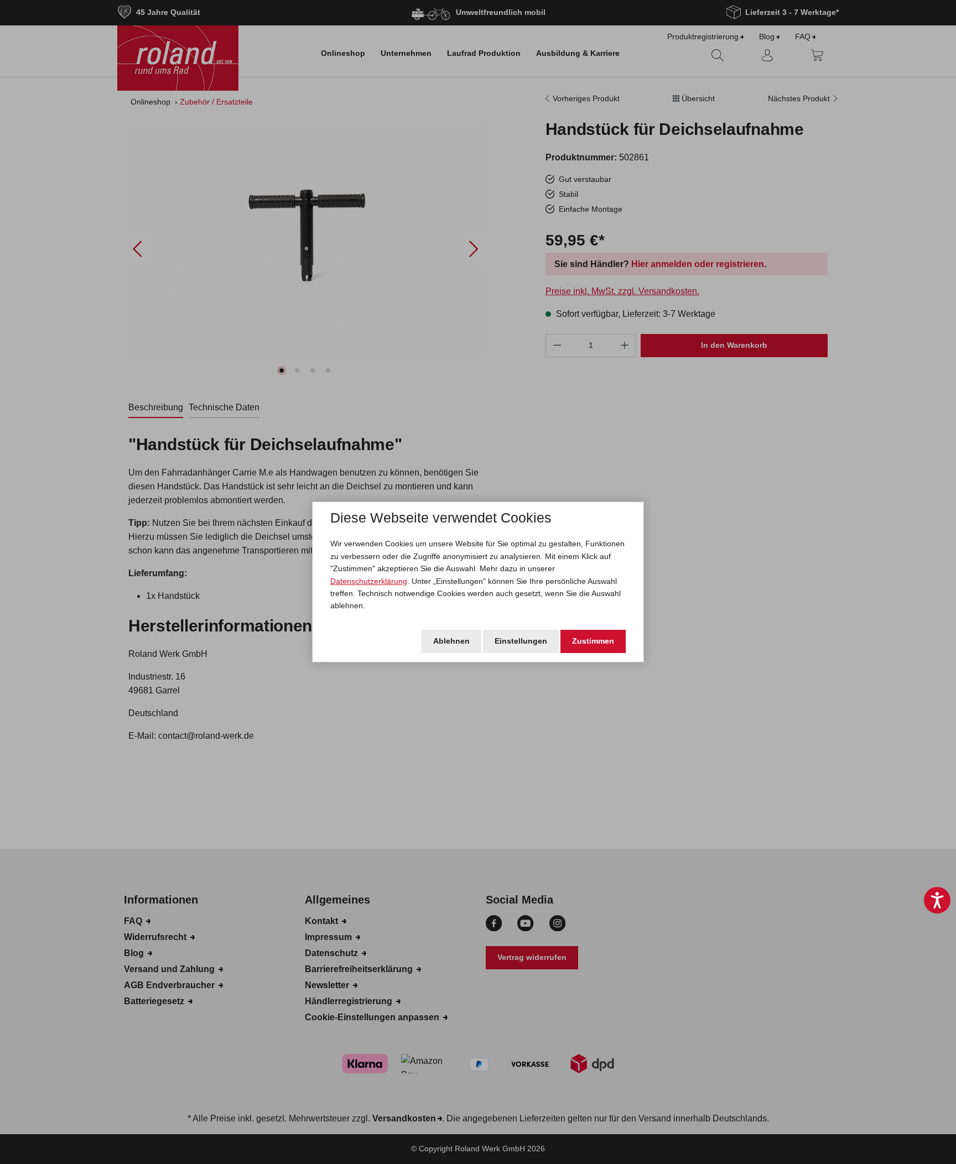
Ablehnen (451, 640)
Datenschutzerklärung (368, 581)
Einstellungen (521, 640)
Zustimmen (593, 640)
